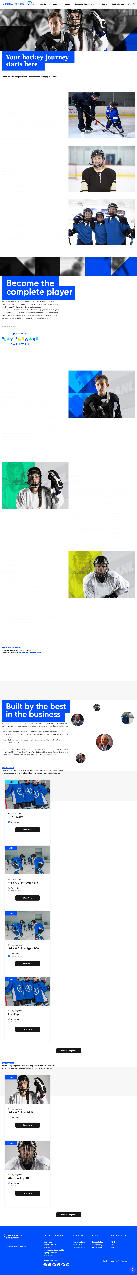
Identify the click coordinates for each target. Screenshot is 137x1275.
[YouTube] (67, 1264)
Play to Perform (16, 625)
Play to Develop (83, 531)
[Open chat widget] (132, 1269)
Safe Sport (47, 1247)
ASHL (113, 1242)
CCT (113, 1245)
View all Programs (68, 1050)
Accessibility (97, 1245)
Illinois (105, 1261)
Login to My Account (119, 1261)
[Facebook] (49, 1264)
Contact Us (77, 1245)
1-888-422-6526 (79, 1247)
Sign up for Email (50, 1253)
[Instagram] (45, 1264)
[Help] (134, 4)
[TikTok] (58, 1264)
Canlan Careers (49, 1245)
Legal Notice (97, 1247)
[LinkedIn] (63, 1264)
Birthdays (103, 4)
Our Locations (79, 1242)
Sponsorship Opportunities (53, 1250)
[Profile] (129, 4)
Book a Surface (118, 4)
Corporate (47, 1242)
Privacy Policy (97, 1242)
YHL (112, 1247)
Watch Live (47, 1255)
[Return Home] (13, 4)
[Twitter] (54, 1264)
